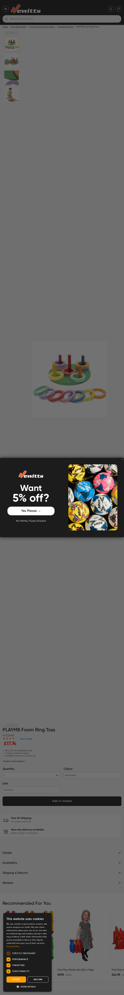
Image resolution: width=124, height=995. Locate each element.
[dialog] (27, 952)
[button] (27, 987)
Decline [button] (38, 979)
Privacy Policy (12, 946)
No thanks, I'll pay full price (31, 521)
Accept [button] (16, 979)
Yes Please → (31, 511)
